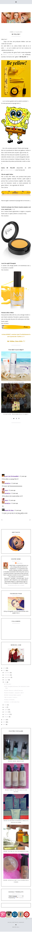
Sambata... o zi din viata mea (11, 702)
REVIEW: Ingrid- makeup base (16, 761)
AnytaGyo (19, 563)
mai (5, 707)
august (6, 679)
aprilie (6, 709)
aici (5, 48)
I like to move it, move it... (11, 697)
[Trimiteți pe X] (14, 418)
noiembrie (7, 672)
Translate (20, 897)
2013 (4, 722)
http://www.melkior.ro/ (9, 170)
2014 (4, 719)
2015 (4, 670)
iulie (5, 682)
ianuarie (6, 716)
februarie (7, 714)
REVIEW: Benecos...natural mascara (13, 690)
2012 (4, 724)
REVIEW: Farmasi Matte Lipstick (12, 695)
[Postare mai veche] (30, 520)
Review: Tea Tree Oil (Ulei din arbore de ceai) (16, 851)
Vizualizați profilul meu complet (16, 585)
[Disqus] (16, 451)
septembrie (7, 677)
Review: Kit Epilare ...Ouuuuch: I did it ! (14, 693)
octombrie (7, 675)
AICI (12, 209)
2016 (4, 668)
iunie (5, 705)
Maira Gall (16, 927)
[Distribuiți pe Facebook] (16, 418)
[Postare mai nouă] (2, 520)
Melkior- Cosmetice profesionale (12, 54)
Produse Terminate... (9, 699)
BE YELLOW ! (7, 684)
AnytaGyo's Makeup (18, 922)
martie (6, 712)
